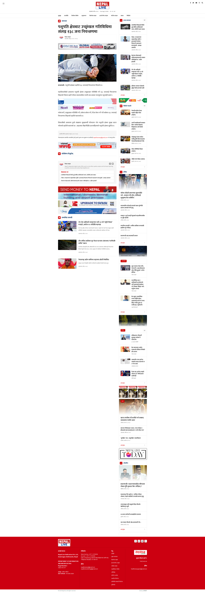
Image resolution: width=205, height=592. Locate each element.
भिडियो (128, 16)
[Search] (202, 2)
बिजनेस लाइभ (92, 16)
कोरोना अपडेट (114, 575)
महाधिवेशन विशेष (115, 569)
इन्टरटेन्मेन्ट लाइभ (104, 16)
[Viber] (199, 2)
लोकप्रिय (125, 463)
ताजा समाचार (127, 20)
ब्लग (123, 401)
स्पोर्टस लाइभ (114, 16)
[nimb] (87, 101)
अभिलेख (113, 572)
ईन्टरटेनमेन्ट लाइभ (115, 563)
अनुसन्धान (84, 16)
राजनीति (66, 16)
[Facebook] (190, 2)
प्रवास (122, 16)
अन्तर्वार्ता (124, 261)
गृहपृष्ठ (112, 554)
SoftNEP (145, 591)
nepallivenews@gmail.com (100, 137)
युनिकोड (113, 585)
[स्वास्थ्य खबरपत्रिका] (137, 553)
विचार (123, 330)
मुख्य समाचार (114, 557)
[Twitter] (193, 2)
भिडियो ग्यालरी (127, 106)
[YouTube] (196, 2)
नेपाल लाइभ (68, 37)
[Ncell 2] (87, 107)
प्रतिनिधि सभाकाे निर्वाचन (117, 582)
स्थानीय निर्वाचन (115, 579)
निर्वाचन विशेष (74, 16)
